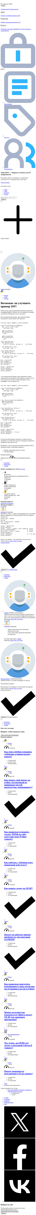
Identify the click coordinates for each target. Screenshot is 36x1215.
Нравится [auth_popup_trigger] (4, 569)
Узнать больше (5, 182)
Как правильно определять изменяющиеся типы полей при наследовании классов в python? (19, 986)
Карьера (6, 193)
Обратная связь (8, 1102)
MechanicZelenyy (6, 679)
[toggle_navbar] (1, 252)
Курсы (6, 194)
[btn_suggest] (1, 201)
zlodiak (3, 289)
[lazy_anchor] (19, 766)
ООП (5, 297)
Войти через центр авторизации (9, 735)
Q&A (5, 191)
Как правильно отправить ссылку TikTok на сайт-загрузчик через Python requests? (16, 835)
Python (6, 295)
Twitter (6, 466)
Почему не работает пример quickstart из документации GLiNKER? (17, 937)
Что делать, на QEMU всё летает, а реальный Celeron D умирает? (18, 1045)
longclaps (3, 512)
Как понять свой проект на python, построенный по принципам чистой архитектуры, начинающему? (18, 783)
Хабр (5, 189)
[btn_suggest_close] (3, 199)
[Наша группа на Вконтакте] (19, 1201)
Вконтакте (7, 464)
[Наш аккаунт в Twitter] (19, 1137)
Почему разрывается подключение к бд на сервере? (18, 1072)
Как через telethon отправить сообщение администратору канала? (18, 754)
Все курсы (22, 469)
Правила (6, 1101)
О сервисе (7, 1099)
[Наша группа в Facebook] (19, 1169)
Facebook (7, 463)
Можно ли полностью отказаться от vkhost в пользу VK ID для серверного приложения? (18, 1016)
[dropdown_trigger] (1, 460)
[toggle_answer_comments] (5, 542)
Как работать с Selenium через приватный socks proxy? (18, 863)
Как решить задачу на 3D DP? (18, 888)
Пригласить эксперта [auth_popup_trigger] (7, 503)
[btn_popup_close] (3, 1213)
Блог (5, 1104)
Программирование (13, 1034)
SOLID (6, 298)
